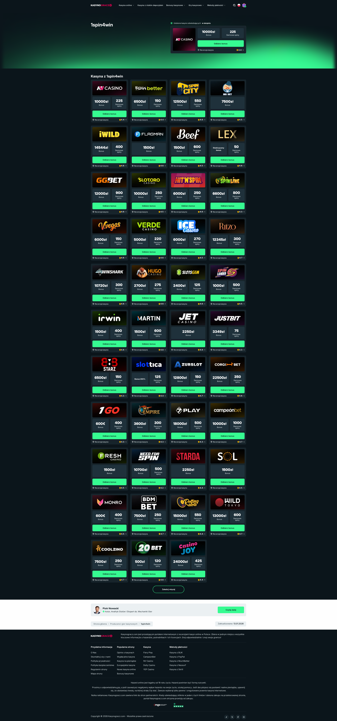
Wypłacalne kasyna (126, 657)
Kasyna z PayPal (177, 657)
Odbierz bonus (220, 43)
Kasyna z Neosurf (178, 665)
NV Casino (148, 661)
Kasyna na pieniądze (126, 661)
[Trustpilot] (178, 705)
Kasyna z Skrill (176, 669)
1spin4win (145, 624)
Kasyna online (125, 5)
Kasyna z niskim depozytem (150, 5)
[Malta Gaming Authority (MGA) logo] (160, 705)
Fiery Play (148, 653)
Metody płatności (215, 5)
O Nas (93, 653)
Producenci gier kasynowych (123, 624)
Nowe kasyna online (126, 669)
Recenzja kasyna (207, 50)
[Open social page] (226, 717)
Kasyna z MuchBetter (180, 661)
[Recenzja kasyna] (184, 39)
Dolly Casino (149, 665)
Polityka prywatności (100, 661)
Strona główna (100, 624)
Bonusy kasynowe (174, 5)
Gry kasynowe (195, 5)
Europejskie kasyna (126, 665)
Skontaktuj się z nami (100, 657)
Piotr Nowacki (111, 608)
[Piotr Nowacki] (97, 610)
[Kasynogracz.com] (101, 5)
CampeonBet (149, 657)
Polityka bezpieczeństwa (102, 665)
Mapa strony (96, 674)
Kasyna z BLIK (176, 653)
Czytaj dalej (235, 610)
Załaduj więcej (168, 589)
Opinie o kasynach (125, 653)
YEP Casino (148, 669)
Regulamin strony (99, 669)
